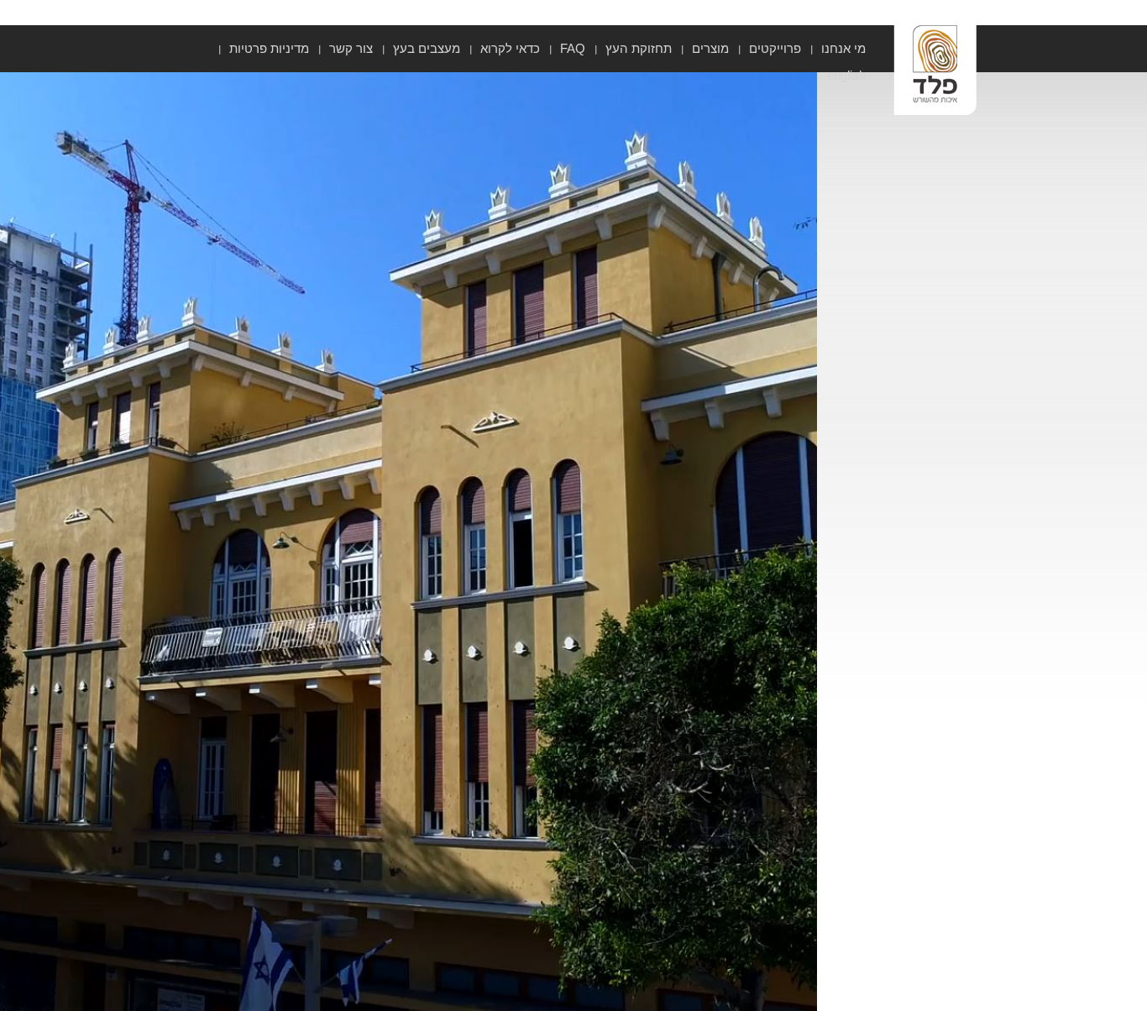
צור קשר (351, 48)
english (846, 75)
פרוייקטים (775, 48)
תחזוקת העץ (638, 48)
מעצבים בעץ (426, 48)
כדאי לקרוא (510, 48)
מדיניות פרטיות (269, 48)
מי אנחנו (843, 48)
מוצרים (710, 48)
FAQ (572, 48)
